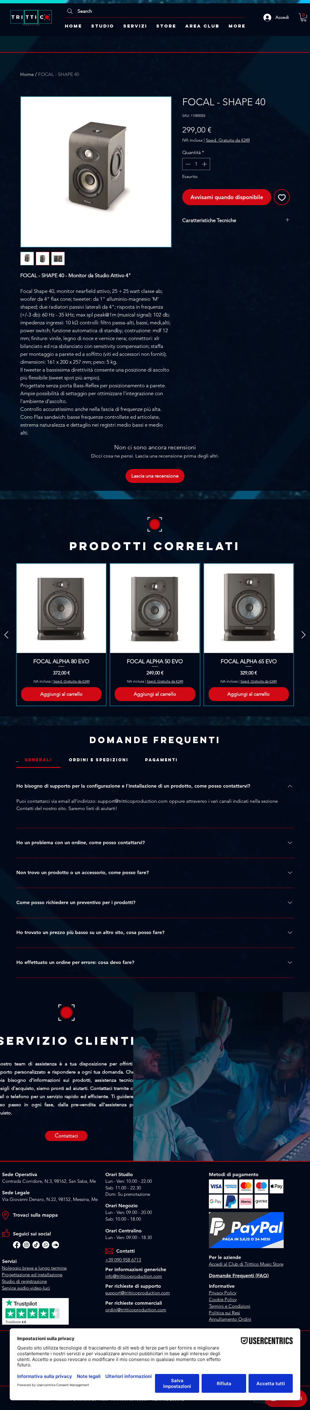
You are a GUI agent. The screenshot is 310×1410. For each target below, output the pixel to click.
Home (27, 74)
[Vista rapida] (61, 608)
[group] (155, 635)
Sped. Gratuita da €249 (228, 140)
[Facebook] (16, 1244)
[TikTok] (36, 1244)
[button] (303, 17)
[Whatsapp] (45, 1244)
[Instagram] (26, 1244)
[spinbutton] (196, 164)
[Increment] (205, 164)
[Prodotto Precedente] (6, 634)
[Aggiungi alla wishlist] (282, 197)
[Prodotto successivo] (303, 634)
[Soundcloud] (55, 1244)
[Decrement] (187, 164)
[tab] (38, 760)
